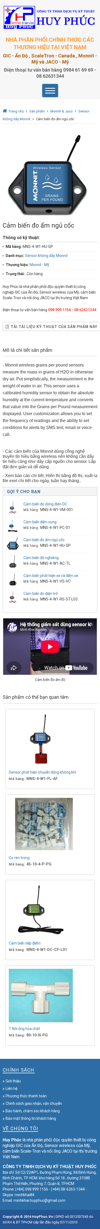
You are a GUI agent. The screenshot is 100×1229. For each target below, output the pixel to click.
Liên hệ (11, 1088)
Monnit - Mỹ (39, 265)
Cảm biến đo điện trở (40, 593)
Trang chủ (16, 111)
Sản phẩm (37, 111)
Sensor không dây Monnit (46, 255)
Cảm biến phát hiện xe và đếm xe (50, 575)
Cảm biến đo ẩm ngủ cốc (44, 540)
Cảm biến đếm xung (40, 522)
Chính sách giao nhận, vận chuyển (34, 1103)
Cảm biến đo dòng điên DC (45, 504)
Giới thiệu (13, 1081)
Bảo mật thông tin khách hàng (31, 1118)
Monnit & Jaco (61, 111)
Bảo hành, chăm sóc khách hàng (33, 1111)
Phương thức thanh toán (26, 1096)
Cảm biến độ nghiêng (41, 558)
